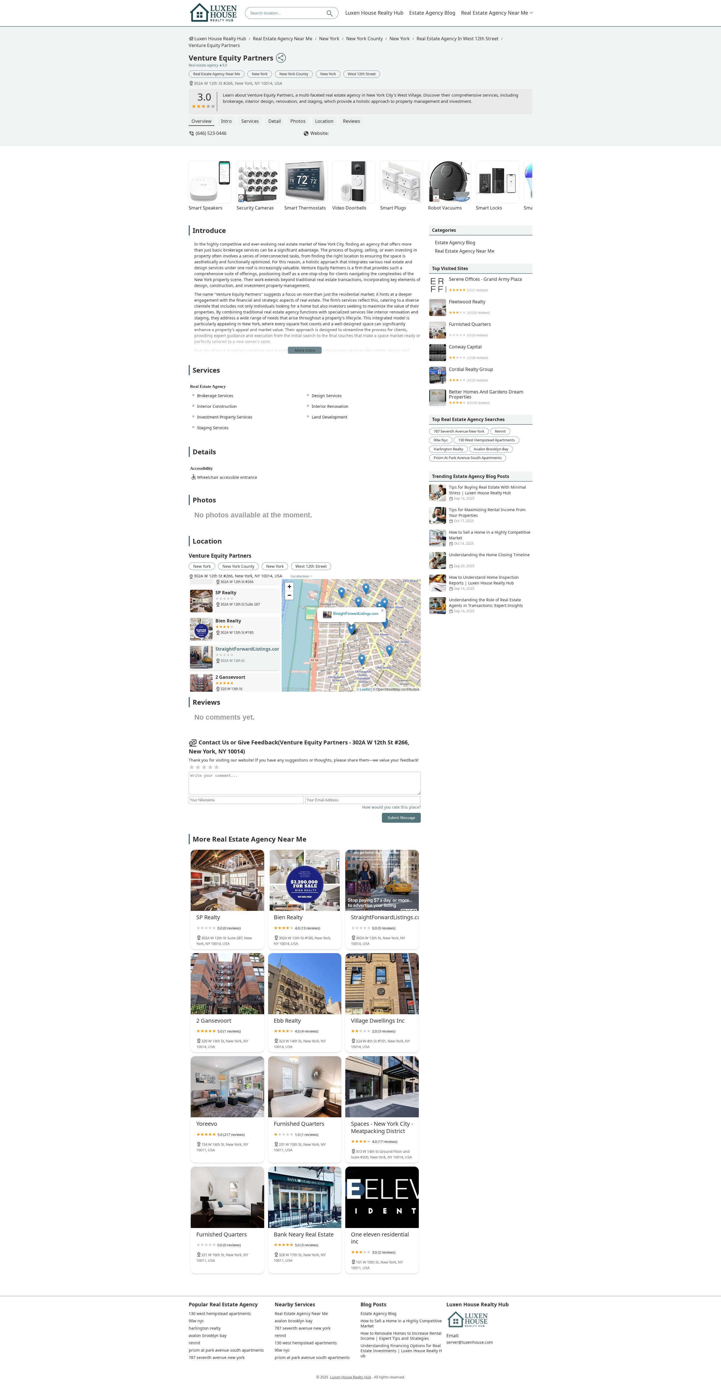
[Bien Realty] (305, 880)
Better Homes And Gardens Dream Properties (486, 397)
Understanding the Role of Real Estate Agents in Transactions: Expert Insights (486, 605)
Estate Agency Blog (432, 12)
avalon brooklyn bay (491, 448)
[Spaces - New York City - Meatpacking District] (382, 1086)
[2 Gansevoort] (227, 983)
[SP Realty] (227, 880)
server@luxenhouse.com (469, 1342)
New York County (364, 38)
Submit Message (401, 818)
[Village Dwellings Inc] (382, 983)
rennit (500, 431)
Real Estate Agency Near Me (494, 12)
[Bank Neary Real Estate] (305, 1197)
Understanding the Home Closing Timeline (489, 560)
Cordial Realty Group (471, 374)
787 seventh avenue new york (459, 431)
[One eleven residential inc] (382, 1197)
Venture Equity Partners (214, 45)
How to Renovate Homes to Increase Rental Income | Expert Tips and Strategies (401, 1336)
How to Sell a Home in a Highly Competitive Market (489, 538)
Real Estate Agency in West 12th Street (458, 38)
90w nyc (441, 439)
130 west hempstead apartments (486, 439)
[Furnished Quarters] (305, 1086)
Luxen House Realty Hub (374, 12)
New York (329, 38)
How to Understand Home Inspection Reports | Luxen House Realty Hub (484, 583)
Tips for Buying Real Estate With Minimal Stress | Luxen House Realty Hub (487, 492)
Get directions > (301, 576)
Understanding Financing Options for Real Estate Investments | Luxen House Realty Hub (401, 1350)
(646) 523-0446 (211, 133)
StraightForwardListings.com (356, 613)
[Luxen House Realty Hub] (213, 13)
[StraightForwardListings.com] (382, 880)
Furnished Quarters (470, 329)
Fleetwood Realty (469, 307)
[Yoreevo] (227, 1086)
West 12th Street (362, 73)
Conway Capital (468, 352)
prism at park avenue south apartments (468, 457)
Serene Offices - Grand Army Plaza (485, 284)
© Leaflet (363, 689)
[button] (351, 629)
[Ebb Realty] (305, 983)
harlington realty (448, 448)
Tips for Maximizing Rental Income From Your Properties (487, 515)
